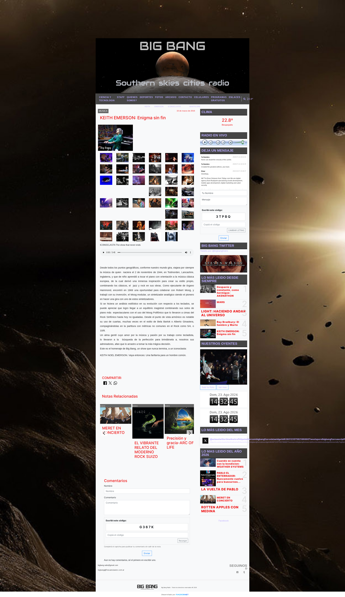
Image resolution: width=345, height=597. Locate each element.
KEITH (147, 107)
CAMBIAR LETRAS (236, 230)
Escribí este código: (116, 520)
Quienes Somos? (132, 99)
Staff (121, 97)
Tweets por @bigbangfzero (214, 250)
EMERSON (159, 107)
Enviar (147, 553)
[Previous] (104, 433)
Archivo (170, 97)
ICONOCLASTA (174, 107)
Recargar (183, 541)
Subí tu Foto (208, 387)
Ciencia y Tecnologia (107, 99)
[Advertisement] (81, 19)
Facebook (224, 520)
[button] (244, 98)
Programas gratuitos (219, 99)
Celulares (201, 97)
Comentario (110, 497)
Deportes (146, 97)
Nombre (108, 485)
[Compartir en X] (110, 383)
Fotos (159, 97)
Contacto (185, 97)
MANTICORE (194, 107)
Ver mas (222, 387)
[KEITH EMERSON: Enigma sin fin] (106, 157)
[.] (223, 366)
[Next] (190, 433)
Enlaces (234, 97)
